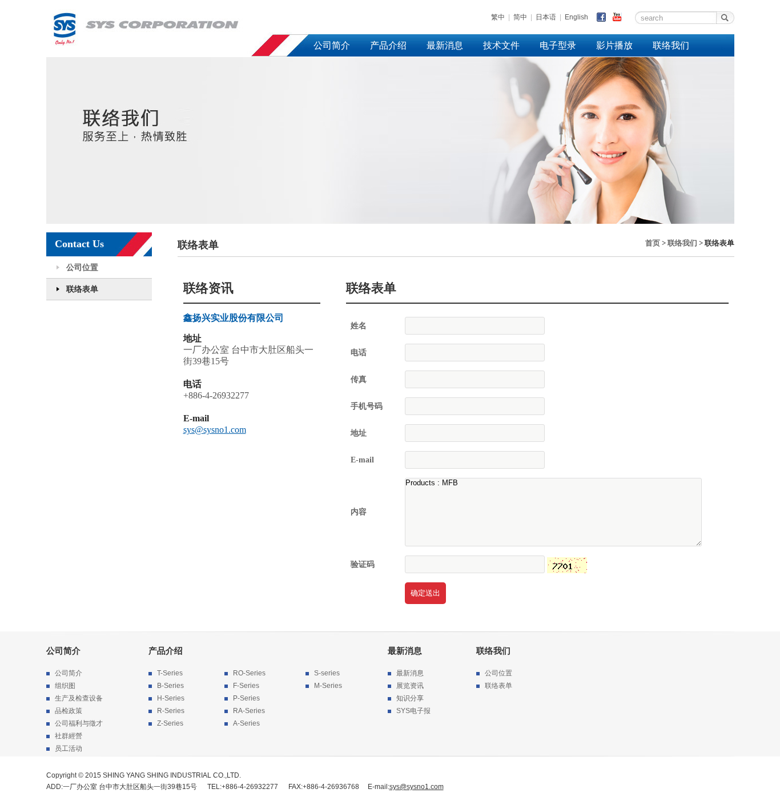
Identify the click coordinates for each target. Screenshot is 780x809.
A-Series (246, 723)
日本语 (546, 17)
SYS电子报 (413, 711)
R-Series (170, 711)
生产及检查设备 (79, 698)
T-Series (170, 673)
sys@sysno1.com (214, 429)
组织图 (65, 686)
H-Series (170, 698)
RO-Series (249, 673)
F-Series (246, 686)
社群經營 (68, 736)
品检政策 (68, 711)
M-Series (328, 686)
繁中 (498, 17)
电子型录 (558, 45)
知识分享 (410, 698)
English (576, 17)
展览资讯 (410, 686)
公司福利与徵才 (79, 723)
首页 (652, 243)
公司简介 (331, 45)
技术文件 (501, 45)
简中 (520, 17)
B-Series (170, 686)
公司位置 (82, 267)
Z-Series (170, 723)
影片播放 (614, 45)
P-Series (246, 698)
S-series (327, 673)
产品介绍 (388, 45)
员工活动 (68, 748)
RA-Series (249, 711)
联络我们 (671, 45)
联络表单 (82, 289)
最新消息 (445, 45)
